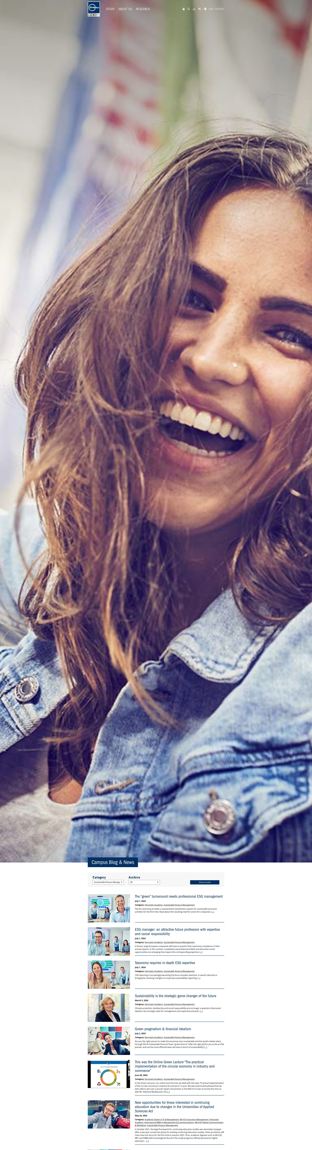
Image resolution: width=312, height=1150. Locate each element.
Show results (205, 882)
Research (143, 9)
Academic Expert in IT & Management (162, 1119)
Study (110, 9)
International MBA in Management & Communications (169, 1122)
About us (125, 9)
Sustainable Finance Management (179, 905)
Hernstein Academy (154, 905)
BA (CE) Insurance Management (194, 1119)
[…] (212, 911)
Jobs (211, 9)
